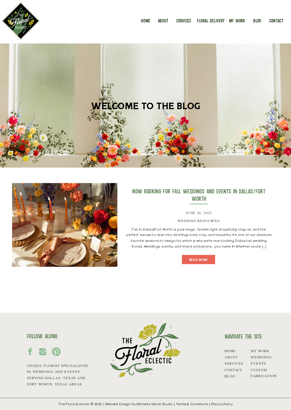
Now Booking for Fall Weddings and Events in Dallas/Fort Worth (198, 194)
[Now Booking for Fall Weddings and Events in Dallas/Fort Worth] (64, 225)
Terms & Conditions (192, 404)
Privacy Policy (222, 404)
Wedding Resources (199, 221)
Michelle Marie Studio (154, 404)
